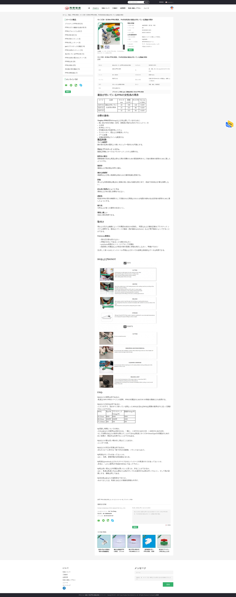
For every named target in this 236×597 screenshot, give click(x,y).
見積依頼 (161, 2)
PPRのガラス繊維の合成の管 (74, 27)
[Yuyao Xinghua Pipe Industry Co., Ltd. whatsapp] (72, 85)
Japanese (169, 2)
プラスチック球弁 (128, 499)
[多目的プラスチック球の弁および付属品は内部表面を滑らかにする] (164, 541)
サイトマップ (67, 585)
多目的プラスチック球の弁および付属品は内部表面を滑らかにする (164, 550)
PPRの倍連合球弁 (105, 499)
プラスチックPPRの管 (72, 24)
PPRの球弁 (75, 15)
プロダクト (96, 8)
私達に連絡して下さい (134, 8)
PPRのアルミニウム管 (72, 31)
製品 (69, 15)
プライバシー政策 (83, 595)
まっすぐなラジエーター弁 (116, 499)
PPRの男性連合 (70, 73)
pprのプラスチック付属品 (73, 46)
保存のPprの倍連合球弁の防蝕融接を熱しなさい (104, 550)
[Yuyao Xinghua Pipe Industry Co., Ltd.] (73, 8)
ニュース (146, 8)
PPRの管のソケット (71, 39)
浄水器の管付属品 (71, 69)
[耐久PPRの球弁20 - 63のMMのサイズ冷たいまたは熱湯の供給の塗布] (133, 541)
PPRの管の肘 (69, 35)
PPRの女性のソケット (72, 50)
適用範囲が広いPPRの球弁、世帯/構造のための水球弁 (149, 550)
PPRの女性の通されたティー (74, 58)
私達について (106, 8)
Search (146, 2)
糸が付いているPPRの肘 (73, 54)
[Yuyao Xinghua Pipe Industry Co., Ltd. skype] (82, 85)
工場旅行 (114, 8)
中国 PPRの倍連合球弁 (93, 595)
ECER (157, 595)
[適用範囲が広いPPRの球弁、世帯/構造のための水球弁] (149, 541)
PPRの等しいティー (71, 42)
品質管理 (122, 8)
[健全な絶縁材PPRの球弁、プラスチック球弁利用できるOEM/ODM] (118, 541)
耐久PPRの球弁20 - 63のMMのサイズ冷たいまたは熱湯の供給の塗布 (134, 550)
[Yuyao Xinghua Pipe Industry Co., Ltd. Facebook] (64, 589)
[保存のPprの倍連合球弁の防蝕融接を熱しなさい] (103, 541)
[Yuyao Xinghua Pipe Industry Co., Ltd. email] (67, 85)
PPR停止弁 (68, 61)
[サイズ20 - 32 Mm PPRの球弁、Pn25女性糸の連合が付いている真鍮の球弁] (110, 33)
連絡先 (130, 50)
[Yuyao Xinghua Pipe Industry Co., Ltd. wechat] (77, 85)
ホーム (65, 15)
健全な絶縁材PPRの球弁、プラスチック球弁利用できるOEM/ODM (119, 550)
